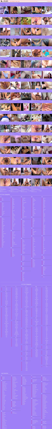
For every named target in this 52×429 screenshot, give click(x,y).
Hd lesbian (23, 416)
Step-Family (23, 223)
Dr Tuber (40, 26)
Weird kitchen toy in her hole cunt (45, 111)
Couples (6, 16)
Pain (33, 260)
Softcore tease (44, 411)
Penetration (36, 359)
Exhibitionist (13, 278)
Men (33, 225)
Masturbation (6, 59)
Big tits (2, 252)
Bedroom (3, 249)
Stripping (44, 252)
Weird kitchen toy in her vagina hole (14, 197)
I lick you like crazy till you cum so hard (46, 154)
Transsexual (44, 273)
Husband (23, 276)
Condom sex (13, 406)
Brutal (12, 102)
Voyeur (44, 287)
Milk (33, 229)
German (27, 337)
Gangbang (23, 244)
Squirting (44, 249)
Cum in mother (14, 412)
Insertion (23, 281)
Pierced (2, 199)
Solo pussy (44, 413)
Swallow (44, 255)
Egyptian (13, 273)
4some (2, 223)
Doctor (24, 59)
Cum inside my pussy (15, 413)
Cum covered (14, 410)
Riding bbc (44, 400)
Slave (46, 325)
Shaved (44, 227)
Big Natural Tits (14, 59)
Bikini (2, 253)
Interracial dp (34, 400)
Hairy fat (23, 410)
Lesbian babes (34, 408)
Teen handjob (44, 426)
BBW (23, 145)
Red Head (36, 373)
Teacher (44, 262)
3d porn (3, 402)
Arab (2, 231)
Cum (12, 246)
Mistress (34, 230)
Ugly (43, 279)
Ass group (3, 427)
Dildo (12, 262)
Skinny (46, 323)
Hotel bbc (23, 427)
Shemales (44, 229)
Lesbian (23, 301)
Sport (43, 246)
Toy (43, 272)
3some (22, 145)
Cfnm (12, 228)
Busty (2, 270)
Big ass (3, 250)
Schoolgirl (44, 223)
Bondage (6, 349)
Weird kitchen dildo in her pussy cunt (25, 186)
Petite (36, 360)
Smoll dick (44, 410)
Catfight (13, 226)
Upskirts (44, 281)
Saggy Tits (44, 221)
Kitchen (34, 102)
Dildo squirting (14, 425)
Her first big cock (24, 417)
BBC (11, 16)
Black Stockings (17, 59)
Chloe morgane (14, 401)
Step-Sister (44, 232)
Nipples (33, 244)
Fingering (23, 230)
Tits (43, 268)
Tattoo (4, 199)
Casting (13, 225)
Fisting (23, 232)
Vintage (44, 285)
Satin (43, 222)
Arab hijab (3, 420)
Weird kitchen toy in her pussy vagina (46, 186)
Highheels (23, 269)
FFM (22, 228)
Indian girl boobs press (23, 111)
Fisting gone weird (44, 68)
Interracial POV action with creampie (15, 14)
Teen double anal (45, 424)
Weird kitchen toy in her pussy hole (35, 154)
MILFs (33, 228)
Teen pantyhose (44, 428)
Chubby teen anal (14, 402)
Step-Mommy (34, 232)
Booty (6, 350)
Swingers (44, 257)
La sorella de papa (35, 407)
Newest (19, 1)
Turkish (44, 274)
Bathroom (3, 244)
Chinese (13, 230)
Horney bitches (24, 422)
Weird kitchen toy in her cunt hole (14, 46)
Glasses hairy (24, 405)
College (16, 326)
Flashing (27, 323)
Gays (26, 336)
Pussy (37, 188)
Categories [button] (13, 1)
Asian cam (3, 422)
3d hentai (3, 401)
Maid (33, 221)
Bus (2, 269)
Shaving (44, 228)
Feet (22, 224)
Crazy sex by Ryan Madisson (14, 100)
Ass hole (3, 235)
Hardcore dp (23, 415)
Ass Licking (3, 236)
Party (33, 267)
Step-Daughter (14, 258)
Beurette (3, 16)
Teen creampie (44, 422)
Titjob (43, 267)
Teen (43, 264)
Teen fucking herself (45, 425)
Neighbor (34, 243)
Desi (46, 59)
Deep (12, 259)
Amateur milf (3, 410)
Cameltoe (13, 222)
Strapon (44, 251)
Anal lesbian (3, 412)
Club (16, 324)
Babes (32, 59)
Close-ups (16, 323)
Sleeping (47, 326)
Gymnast (23, 260)
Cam (12, 221)
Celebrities (13, 227)
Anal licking (3, 419)
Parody (33, 266)
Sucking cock (44, 415)
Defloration (13, 261)
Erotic (12, 275)
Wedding (44, 293)
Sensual (44, 225)
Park (33, 265)
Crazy (13, 102)
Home (11, 1)
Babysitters (3, 242)
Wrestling (44, 297)
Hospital (23, 272)
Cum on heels (14, 416)
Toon (43, 270)
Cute (12, 251)
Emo (12, 274)
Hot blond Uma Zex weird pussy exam (25, 57)
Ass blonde (3, 425)
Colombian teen (14, 403)
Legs (23, 300)
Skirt (46, 324)
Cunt (12, 250)
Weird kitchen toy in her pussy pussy (25, 46)
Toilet (43, 269)
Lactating (23, 295)
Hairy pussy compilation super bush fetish (15, 143)
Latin (23, 298)
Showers (44, 230)
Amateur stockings (4, 411)
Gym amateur (24, 407)
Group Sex (23, 258)
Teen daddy (44, 423)
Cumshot (25, 16)
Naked (33, 241)
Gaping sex (23, 400)
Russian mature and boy (45, 403)
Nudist (36, 336)
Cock (16, 325)
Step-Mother (36, 326)
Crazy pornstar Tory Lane (24, 154)
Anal (1, 16)
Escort (13, 276)
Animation (3, 229)
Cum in (13, 411)
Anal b (3, 414)
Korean (26, 382)
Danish (13, 257)
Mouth (36, 327)
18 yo (43, 102)
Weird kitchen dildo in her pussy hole (35, 143)
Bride (47, 16)
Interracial (23, 282)
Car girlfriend (14, 400)
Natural (33, 242)
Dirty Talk (27, 16)
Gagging (23, 243)
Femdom (23, 226)
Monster (37, 324)
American (24, 156)
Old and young (34, 254)
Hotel (23, 274)
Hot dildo (23, 425)
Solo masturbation (45, 412)
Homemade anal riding (25, 420)
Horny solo (23, 423)
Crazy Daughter (2, 46)
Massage (34, 222)
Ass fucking (3, 234)
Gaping (26, 335)
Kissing (26, 380)
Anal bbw (3, 415)
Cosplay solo (13, 407)
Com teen (13, 404)
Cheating (13, 229)
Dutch (12, 269)
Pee (36, 358)
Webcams (44, 292)
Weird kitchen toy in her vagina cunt (35, 100)
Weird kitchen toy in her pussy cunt (4, 186)
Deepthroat (13, 260)
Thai (43, 265)
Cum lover (13, 414)
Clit (12, 232)
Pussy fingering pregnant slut (14, 154)
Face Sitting (23, 221)
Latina (23, 299)
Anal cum (3, 416)
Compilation (16, 327)
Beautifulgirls (14, 16)
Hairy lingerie (24, 412)
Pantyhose (34, 264)
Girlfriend (26, 338)
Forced (26, 326)
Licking (26, 392)
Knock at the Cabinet (34, 111)
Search (49, 1)
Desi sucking (13, 424)
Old (36, 343)
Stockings (44, 250)
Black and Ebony (6, 346)
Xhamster (8, 15)
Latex (23, 297)
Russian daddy (44, 402)
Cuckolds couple (14, 409)
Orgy (36, 346)
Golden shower (24, 406)
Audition (3, 237)
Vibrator (44, 284)
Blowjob (26, 102)
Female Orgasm (24, 225)
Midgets (34, 227)
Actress (43, 145)
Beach (3, 102)
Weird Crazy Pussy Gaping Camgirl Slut (4, 68)
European (13, 277)
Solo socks (44, 414)
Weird (6, 199)
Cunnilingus (35, 16)
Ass (13, 145)
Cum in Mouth (13, 247)
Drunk (13, 268)
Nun (36, 337)
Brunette (33, 16)
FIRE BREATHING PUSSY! (3, 197)
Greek (23, 257)
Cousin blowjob (14, 408)
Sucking (44, 254)
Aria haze (3, 421)
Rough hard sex (44, 401)
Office (33, 252)
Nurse (36, 338)
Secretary (44, 224)
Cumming (13, 248)
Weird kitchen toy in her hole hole (45, 200)
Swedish (44, 256)
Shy (43, 231)
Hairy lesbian (24, 411)
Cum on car (13, 415)
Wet (43, 294)
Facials (23, 222)
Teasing (44, 263)
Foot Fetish (26, 324)
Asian (44, 145)
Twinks (44, 275)
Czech (13, 252)
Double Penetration (14, 267)
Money (36, 323)
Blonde (4, 16)
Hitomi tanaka (24, 418)
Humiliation (23, 275)
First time (23, 231)
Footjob (26, 325)
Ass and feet (3, 424)
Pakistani (34, 262)
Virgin (43, 286)
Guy (22, 259)
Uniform (44, 280)
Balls (2, 243)
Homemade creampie (25, 421)
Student (44, 253)
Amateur (2, 59)
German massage (24, 404)
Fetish (37, 59)
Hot (22, 273)
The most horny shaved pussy (3, 57)
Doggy (13, 264)
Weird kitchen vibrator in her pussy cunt (36, 57)
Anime (2, 230)
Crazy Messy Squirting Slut (34, 46)
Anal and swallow (4, 413)
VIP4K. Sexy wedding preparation (45, 14)
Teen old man (44, 427)
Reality (36, 372)
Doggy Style (15, 102)
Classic (13, 231)
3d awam (3, 400)
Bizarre (4, 102)
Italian (23, 283)
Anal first (3, 417)
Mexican (34, 226)
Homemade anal (24, 419)
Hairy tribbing (24, 414)
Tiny (43, 266)
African (2, 226)
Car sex (13, 223)
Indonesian (23, 280)
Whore (44, 295)
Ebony (13, 272)
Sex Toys (44, 226)
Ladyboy (23, 296)
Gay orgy (23, 401)
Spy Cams (44, 248)
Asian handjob (4, 423)
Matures (34, 224)
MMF (33, 231)
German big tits (24, 402)
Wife (43, 296)
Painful (33, 261)
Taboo (43, 260)
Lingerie (27, 393)
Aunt (2, 238)
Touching (44, 271)
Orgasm (34, 255)
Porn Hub (8, 112)
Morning (37, 325)
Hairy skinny (23, 413)
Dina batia (13, 426)
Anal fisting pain (4, 418)
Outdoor (37, 347)
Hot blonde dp (24, 424)
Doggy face (13, 427)
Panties (33, 263)
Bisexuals (23, 16)
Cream (15, 16)
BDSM (2, 246)
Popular (16, 1)
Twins (46, 366)
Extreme (25, 59)
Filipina (23, 229)
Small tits (47, 327)
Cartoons (13, 224)
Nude (36, 335)
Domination (37, 16)
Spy (43, 247)
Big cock (46, 16)
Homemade (23, 271)
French (26, 327)
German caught (24, 403)
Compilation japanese (15, 405)
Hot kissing (23, 426)
